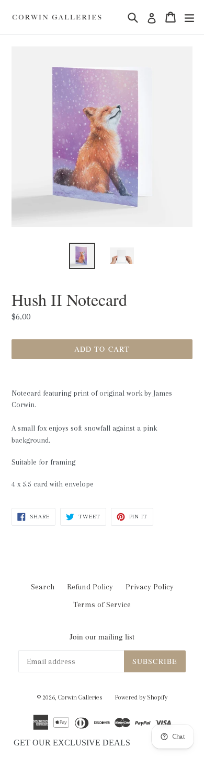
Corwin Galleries (80, 697)
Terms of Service (102, 604)
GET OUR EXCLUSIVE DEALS (72, 742)
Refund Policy (90, 586)
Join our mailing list (102, 636)
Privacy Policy (150, 586)
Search (42, 586)
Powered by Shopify (141, 697)
